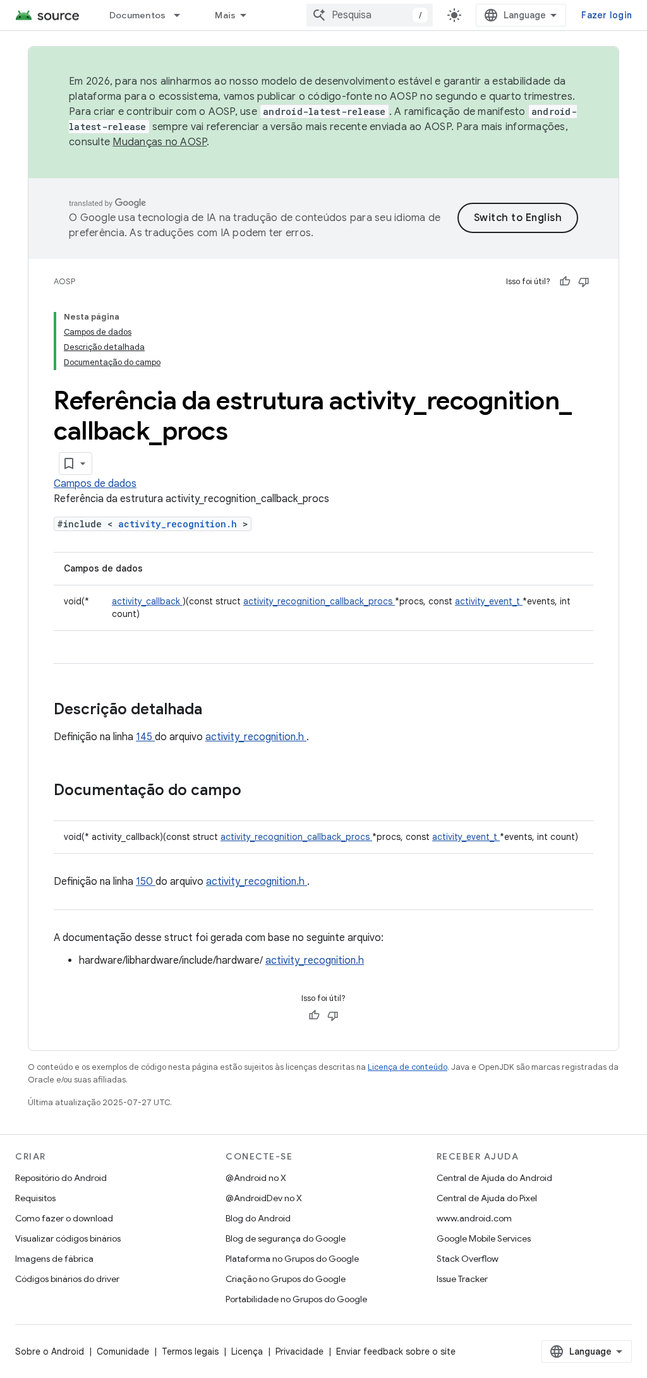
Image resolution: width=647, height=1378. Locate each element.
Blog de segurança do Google (286, 1238)
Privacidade (299, 1351)
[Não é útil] (583, 281)
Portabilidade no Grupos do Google (296, 1299)
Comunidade (123, 1351)
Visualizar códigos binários (68, 1238)
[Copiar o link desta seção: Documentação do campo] (257, 791)
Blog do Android (258, 1218)
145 (145, 737)
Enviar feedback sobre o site (396, 1351)
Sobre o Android (49, 1351)
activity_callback (147, 601)
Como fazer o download (64, 1218)
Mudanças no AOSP (159, 142)
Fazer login (606, 15)
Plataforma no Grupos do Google (292, 1258)
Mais (225, 15)
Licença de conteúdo (407, 1067)
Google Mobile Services (484, 1238)
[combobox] (369, 15)
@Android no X (256, 1177)
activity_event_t (489, 601)
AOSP (64, 281)
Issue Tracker (462, 1279)
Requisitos (35, 1198)
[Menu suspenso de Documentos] (183, 15)
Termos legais (190, 1351)
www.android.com (474, 1218)
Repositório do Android (61, 1177)
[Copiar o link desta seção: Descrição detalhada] (218, 710)
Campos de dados (95, 483)
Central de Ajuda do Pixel (487, 1198)
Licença (247, 1351)
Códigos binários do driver (67, 1279)
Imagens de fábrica (54, 1258)
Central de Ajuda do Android (494, 1177)
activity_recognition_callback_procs (319, 601)
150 (145, 881)
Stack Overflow (468, 1258)
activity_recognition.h (180, 524)
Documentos (137, 15)
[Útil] (564, 281)
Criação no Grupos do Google (286, 1279)
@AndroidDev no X (264, 1198)
